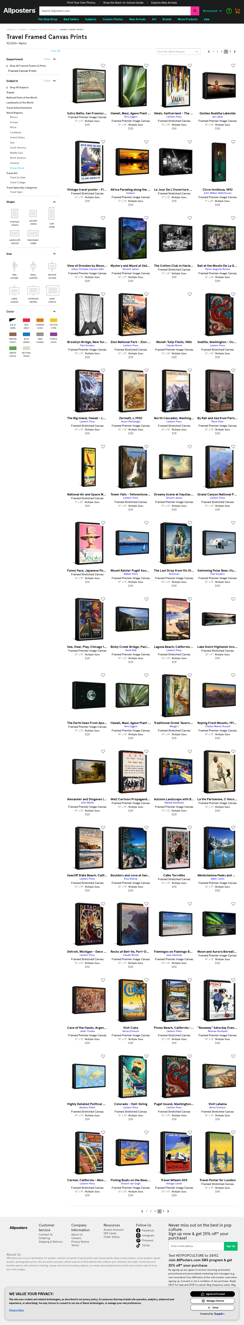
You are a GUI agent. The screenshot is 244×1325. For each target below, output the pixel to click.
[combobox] (115, 10)
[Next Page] (234, 51)
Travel (23, 30)
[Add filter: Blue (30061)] (26, 333)
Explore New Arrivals (164, 2)
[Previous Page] (209, 51)
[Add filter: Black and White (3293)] (12, 319)
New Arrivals (137, 19)
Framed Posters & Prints (43, 30)
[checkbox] (14, 269)
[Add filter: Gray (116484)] (40, 333)
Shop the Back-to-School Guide (123, 2)
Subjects (11, 30)
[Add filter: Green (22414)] (12, 347)
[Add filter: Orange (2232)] (40, 319)
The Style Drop (47, 19)
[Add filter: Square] (33, 213)
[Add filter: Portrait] (15, 213)
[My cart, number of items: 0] (237, 11)
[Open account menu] (220, 10)
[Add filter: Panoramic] (33, 233)
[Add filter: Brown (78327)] (12, 333)
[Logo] (20, 10)
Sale (206, 19)
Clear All (55, 51)
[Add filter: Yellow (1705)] (53, 319)
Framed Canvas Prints (72, 30)
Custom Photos (113, 19)
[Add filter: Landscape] (15, 233)
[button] (81, 2)
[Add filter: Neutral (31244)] (26, 347)
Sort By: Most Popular (171, 51)
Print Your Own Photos (81, 2)
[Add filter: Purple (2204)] (53, 333)
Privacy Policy (16, 1310)
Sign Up (230, 1246)
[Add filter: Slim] (52, 213)
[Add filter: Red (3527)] (26, 319)
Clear (47, 81)
